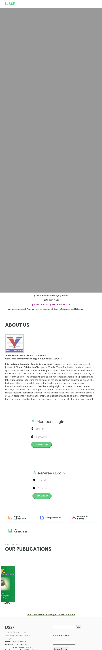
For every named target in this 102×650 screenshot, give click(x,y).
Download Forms (82, 517)
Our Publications (20, 530)
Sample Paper (53, 517)
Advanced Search (62, 635)
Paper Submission (20, 517)
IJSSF (10, 3)
